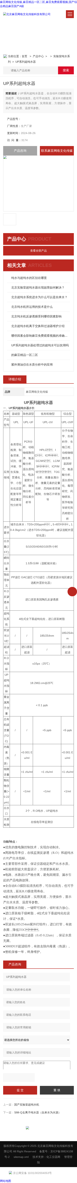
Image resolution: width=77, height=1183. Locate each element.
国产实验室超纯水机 (26, 1104)
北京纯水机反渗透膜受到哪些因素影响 (36, 316)
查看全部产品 (38, 250)
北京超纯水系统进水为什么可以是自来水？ (39, 297)
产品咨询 (20, 150)
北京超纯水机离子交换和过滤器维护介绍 (38, 326)
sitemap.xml (21, 1156)
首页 (25, 56)
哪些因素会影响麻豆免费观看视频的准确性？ (40, 335)
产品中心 (38, 56)
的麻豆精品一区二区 (24, 355)
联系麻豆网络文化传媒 (57, 150)
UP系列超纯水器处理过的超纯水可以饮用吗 (40, 345)
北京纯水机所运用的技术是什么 (32, 306)
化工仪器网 (53, 1156)
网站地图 (5, 1180)
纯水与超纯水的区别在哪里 (29, 277)
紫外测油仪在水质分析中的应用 (32, 364)
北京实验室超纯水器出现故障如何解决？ (38, 287)
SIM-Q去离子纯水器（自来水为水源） (37, 1112)
